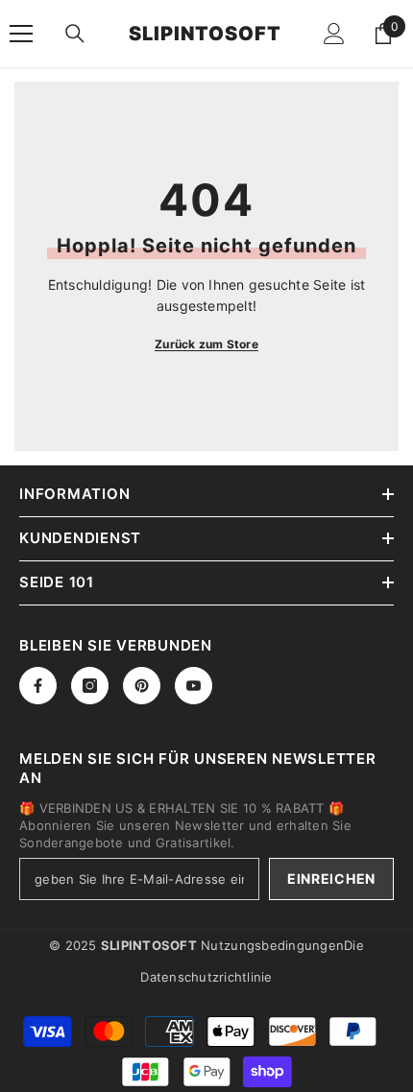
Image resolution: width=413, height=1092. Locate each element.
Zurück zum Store (206, 344)
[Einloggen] (334, 33)
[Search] (74, 33)
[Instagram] (90, 685)
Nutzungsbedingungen (272, 945)
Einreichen (331, 878)
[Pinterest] (141, 685)
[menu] (21, 33)
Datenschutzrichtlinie (206, 977)
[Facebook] (38, 685)
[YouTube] (193, 685)
